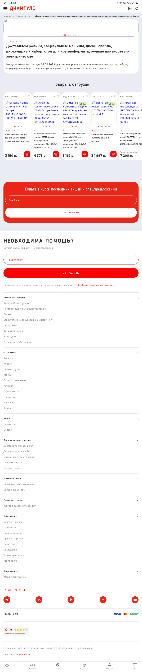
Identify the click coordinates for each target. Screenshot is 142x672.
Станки (7, 314)
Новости (8, 363)
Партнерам (9, 527)
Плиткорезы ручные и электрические (25, 308)
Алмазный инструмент (16, 303)
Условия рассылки (13, 555)
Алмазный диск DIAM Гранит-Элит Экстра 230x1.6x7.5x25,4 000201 (17, 137)
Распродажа (10, 336)
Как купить (9, 358)
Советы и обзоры (13, 521)
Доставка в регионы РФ (16, 451)
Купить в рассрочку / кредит (19, 505)
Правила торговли (13, 538)
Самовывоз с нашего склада (19, 456)
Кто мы (7, 374)
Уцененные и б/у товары (17, 342)
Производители (12, 533)
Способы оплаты (12, 462)
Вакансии (8, 402)
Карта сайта (10, 560)
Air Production (23, 654)
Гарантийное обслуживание (19, 484)
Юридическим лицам (15, 576)
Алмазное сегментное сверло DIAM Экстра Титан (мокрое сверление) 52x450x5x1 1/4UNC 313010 (74, 140)
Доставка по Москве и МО (18, 445)
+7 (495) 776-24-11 (127, 2)
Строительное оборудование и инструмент (27, 319)
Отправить (71, 272)
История (8, 385)
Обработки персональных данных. (95, 285)
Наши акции (10, 424)
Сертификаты (11, 391)
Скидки (7, 429)
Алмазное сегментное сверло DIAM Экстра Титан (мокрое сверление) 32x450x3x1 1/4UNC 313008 (45, 140)
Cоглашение (10, 549)
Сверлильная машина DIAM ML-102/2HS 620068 (102, 137)
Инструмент (10, 325)
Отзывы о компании (14, 380)
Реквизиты (9, 396)
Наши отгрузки (11, 369)
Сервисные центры (14, 489)
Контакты (9, 408)
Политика (9, 544)
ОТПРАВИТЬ (71, 212)
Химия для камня (13, 330)
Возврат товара (12, 468)
